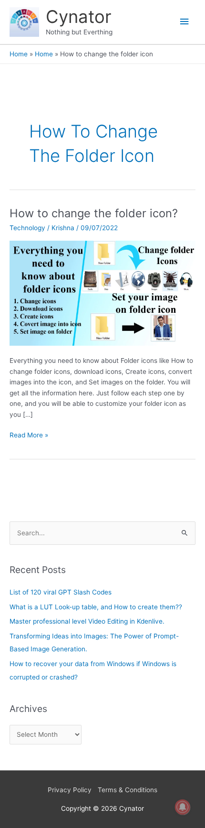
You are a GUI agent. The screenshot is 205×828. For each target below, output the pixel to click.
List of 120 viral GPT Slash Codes (61, 592)
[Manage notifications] (182, 807)
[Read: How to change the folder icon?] (102, 293)
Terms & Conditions (127, 790)
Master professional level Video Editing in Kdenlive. (87, 621)
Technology (27, 228)
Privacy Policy (70, 790)
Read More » (29, 434)
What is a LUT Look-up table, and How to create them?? (96, 607)
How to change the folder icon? (94, 213)
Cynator (79, 16)
